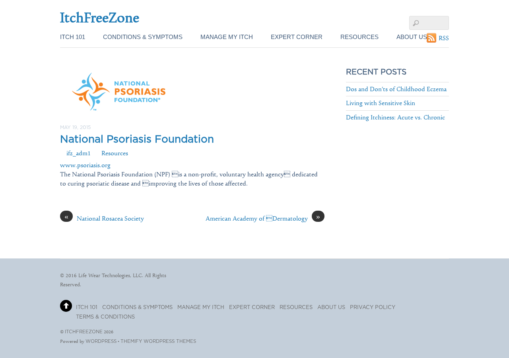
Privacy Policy (372, 307)
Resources (359, 36)
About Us (411, 36)
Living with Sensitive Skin (380, 103)
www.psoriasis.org (85, 165)
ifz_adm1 (78, 153)
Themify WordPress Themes (158, 341)
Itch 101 (72, 36)
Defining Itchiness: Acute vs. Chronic (395, 117)
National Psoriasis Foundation (137, 139)
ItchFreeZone (84, 332)
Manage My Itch (226, 36)
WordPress (101, 341)
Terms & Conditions (105, 317)
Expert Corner (296, 36)
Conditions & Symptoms (143, 36)
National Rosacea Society (104, 218)
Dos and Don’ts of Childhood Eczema (396, 89)
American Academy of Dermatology (263, 218)
